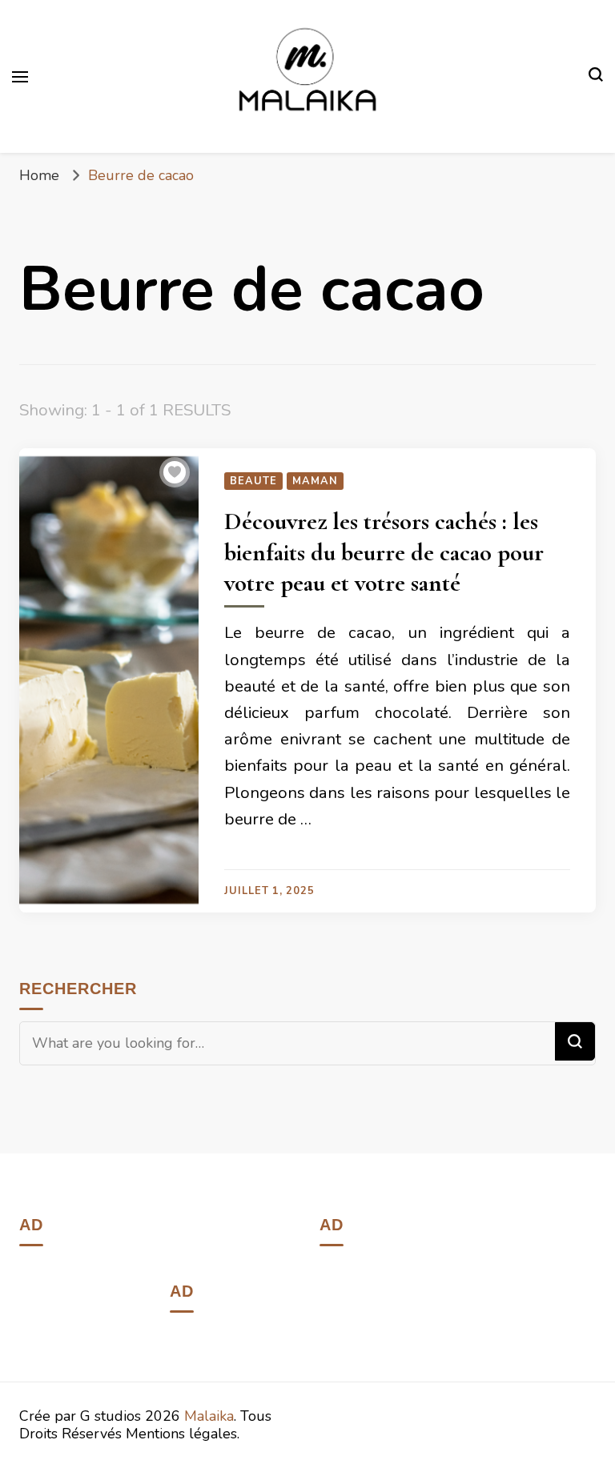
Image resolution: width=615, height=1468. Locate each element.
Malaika (209, 1416)
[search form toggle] (596, 76)
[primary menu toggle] (20, 76)
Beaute (253, 481)
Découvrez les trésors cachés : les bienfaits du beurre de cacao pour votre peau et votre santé (384, 552)
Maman (315, 481)
